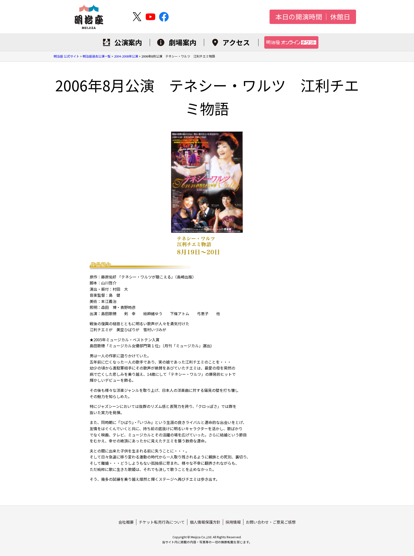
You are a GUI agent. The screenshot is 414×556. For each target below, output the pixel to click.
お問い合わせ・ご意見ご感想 (271, 522)
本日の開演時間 (298, 16)
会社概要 (126, 522)
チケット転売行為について (162, 522)
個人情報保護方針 (205, 522)
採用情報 (233, 522)
